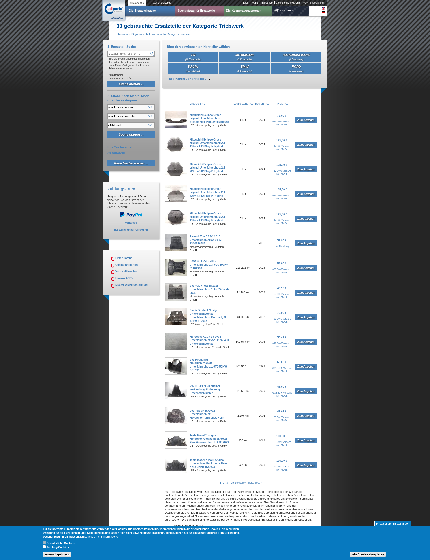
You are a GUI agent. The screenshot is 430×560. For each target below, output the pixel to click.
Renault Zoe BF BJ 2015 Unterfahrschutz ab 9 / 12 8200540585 (206, 240)
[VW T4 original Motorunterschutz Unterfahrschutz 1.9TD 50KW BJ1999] (176, 373)
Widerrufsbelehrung (313, 2)
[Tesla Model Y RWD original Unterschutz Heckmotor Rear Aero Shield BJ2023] (176, 472)
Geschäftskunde (162, 2)
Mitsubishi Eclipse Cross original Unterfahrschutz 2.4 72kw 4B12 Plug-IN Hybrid (207, 168)
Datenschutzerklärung (288, 2)
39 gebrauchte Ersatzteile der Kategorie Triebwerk (161, 34)
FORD (296, 68)
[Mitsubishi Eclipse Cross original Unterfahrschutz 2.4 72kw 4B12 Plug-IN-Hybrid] (176, 201)
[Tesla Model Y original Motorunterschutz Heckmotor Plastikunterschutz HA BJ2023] (176, 447)
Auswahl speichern (57, 554)
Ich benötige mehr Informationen (100, 536)
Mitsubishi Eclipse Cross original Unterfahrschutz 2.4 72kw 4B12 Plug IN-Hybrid (207, 143)
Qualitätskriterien (126, 264)
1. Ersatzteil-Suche (122, 46)
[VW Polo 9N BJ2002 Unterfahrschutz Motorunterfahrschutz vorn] (176, 423)
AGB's (255, 2)
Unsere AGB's (124, 278)
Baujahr (260, 103)
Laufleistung (240, 103)
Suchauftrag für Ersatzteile (196, 10)
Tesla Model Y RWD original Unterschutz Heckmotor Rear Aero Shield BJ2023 (208, 463)
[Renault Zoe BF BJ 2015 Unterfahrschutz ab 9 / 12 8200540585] (176, 250)
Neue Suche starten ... (131, 163)
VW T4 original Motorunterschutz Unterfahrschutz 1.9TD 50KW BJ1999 (208, 365)
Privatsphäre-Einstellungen (392, 523)
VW (192, 56)
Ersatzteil (195, 103)
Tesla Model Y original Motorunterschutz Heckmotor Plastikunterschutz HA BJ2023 (209, 439)
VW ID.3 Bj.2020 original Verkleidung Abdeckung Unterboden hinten (205, 390)
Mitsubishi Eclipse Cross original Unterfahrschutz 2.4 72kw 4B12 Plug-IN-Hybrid (207, 192)
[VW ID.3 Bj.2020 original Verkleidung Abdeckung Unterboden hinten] (176, 398)
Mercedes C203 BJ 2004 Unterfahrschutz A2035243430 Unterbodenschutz (209, 340)
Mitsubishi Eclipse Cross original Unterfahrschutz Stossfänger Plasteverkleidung (209, 118)
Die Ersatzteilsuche (142, 10)
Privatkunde (137, 2)
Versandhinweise (126, 271)
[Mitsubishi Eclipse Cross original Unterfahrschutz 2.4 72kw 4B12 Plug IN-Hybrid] (176, 152)
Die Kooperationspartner (243, 10)
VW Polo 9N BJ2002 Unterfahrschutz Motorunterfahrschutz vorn (207, 414)
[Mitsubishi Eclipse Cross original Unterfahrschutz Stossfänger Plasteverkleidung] (176, 127)
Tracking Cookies (58, 547)
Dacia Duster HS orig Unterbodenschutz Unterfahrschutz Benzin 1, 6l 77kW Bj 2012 (208, 315)
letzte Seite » (255, 482)
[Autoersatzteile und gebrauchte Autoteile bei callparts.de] (113, 11)
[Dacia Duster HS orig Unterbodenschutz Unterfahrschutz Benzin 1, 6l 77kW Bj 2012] (176, 324)
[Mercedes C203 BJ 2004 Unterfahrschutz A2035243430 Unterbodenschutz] (176, 349)
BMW (244, 68)
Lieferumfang (123, 258)
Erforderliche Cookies (61, 543)
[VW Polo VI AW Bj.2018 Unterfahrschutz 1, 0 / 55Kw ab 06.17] (176, 299)
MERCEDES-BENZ (296, 56)
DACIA (193, 68)
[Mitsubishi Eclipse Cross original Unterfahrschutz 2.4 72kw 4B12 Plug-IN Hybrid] (176, 176)
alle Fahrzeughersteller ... (188, 78)
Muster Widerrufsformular (131, 285)
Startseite (122, 34)
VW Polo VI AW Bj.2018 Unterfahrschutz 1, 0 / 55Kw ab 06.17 (209, 289)
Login (246, 2)
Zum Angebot (305, 120)
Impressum (267, 2)
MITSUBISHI (244, 56)
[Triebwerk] (323, 8)
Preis (280, 103)
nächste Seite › (238, 482)
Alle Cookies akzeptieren (368, 554)
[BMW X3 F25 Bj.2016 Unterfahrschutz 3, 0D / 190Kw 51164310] (176, 275)
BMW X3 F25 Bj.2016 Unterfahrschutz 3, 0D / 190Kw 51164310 (209, 264)
